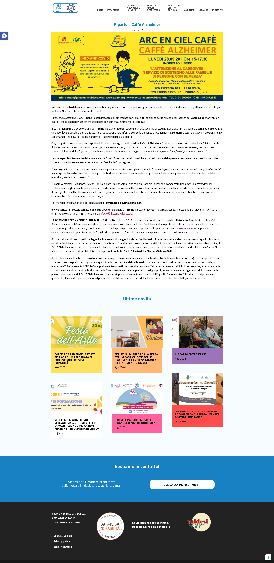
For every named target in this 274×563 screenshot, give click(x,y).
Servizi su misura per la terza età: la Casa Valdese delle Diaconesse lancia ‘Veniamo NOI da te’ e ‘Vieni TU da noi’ (137, 358)
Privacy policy (62, 541)
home (100, 10)
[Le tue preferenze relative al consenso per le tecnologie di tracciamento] (268, 557)
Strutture (113, 10)
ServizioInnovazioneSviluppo (133, 8)
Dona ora (203, 10)
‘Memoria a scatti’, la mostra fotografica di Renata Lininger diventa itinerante (197, 414)
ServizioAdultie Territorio (153, 8)
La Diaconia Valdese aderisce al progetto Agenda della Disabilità (150, 525)
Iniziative (217, 10)
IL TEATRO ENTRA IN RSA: (191, 354)
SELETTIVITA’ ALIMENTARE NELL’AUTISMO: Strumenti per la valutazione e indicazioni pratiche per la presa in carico (76, 424)
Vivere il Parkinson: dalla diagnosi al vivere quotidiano (136, 421)
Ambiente (189, 10)
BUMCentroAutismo (172, 8)
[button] (4, 36)
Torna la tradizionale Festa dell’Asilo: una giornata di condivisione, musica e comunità (74, 358)
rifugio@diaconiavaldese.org (116, 214)
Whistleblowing (63, 547)
